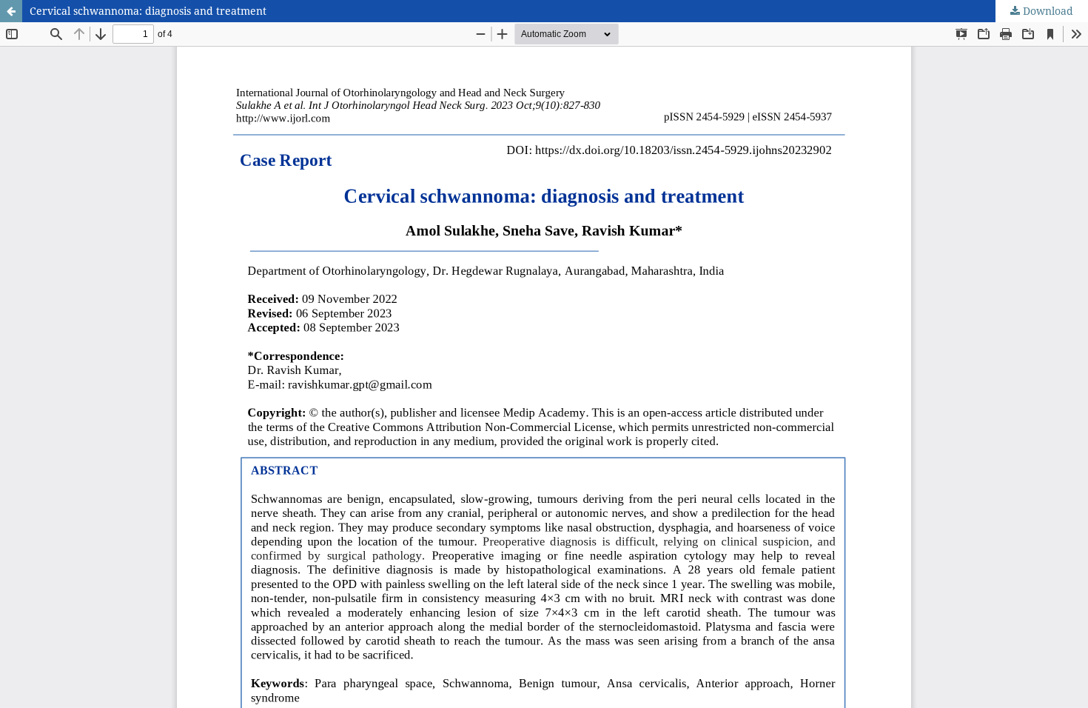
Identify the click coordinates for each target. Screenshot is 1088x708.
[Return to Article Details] (11, 11)
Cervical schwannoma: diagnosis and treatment (148, 11)
